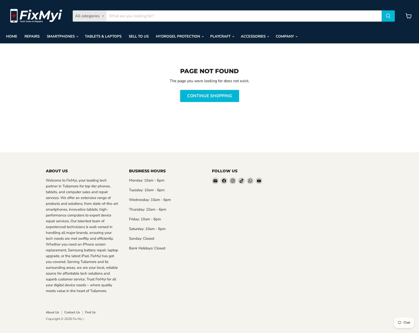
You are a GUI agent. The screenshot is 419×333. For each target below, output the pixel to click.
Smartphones (61, 36)
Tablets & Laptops (103, 36)
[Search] (388, 16)
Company (285, 36)
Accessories (253, 36)
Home (11, 36)
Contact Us (72, 312)
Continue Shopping (209, 96)
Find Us (90, 312)
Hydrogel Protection (178, 36)
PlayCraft (221, 36)
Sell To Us (139, 36)
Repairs (32, 36)
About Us (52, 312)
